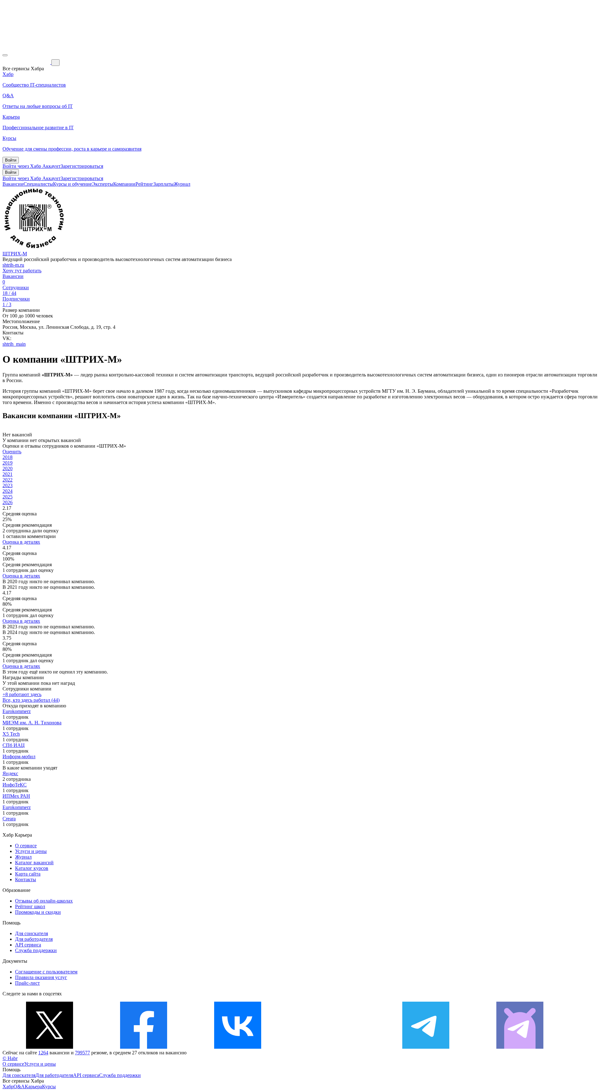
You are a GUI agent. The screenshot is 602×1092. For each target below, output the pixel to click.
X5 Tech (11, 734)
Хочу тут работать (22, 270)
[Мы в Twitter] (50, 1047)
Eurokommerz (17, 711)
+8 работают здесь (22, 694)
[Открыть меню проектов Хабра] (5, 55)
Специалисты (38, 184)
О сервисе (26, 845)
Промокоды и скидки (38, 912)
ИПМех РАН (16, 796)
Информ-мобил (19, 756)
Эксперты (102, 184)
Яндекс (10, 773)
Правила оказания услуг (41, 977)
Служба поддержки (36, 950)
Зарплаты (163, 184)
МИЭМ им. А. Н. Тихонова (32, 722)
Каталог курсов (31, 868)
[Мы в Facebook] (144, 1047)
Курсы (49, 1086)
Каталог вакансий (34, 862)
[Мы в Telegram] (426, 1047)
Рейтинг (144, 184)
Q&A (19, 1086)
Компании (124, 184)
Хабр (8, 1086)
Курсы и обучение (72, 184)
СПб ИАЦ (14, 745)
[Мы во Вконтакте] (238, 1047)
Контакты (25, 879)
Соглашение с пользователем (46, 971)
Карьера (33, 1086)
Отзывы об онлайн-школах (44, 900)
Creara (9, 818)
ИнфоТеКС (15, 784)
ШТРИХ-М (15, 253)
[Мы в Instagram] (332, 1047)
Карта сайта (27, 873)
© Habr (10, 1058)
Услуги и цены (31, 851)
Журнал (182, 184)
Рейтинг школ (30, 906)
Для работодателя (34, 939)
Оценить (12, 451)
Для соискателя (31, 933)
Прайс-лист (27, 983)
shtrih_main (14, 344)
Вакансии (13, 184)
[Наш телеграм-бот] (520, 1047)
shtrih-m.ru (13, 265)
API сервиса (28, 944)
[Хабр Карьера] (27, 62)
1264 (43, 1052)
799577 (82, 1052)
